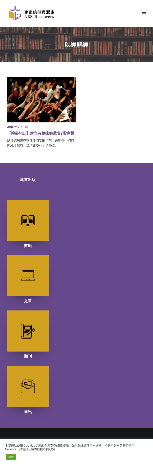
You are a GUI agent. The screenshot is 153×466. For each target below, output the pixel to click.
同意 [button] (11, 456)
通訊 (28, 411)
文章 (28, 301)
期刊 (28, 356)
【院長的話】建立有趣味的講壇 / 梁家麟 (40, 133)
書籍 (28, 245)
